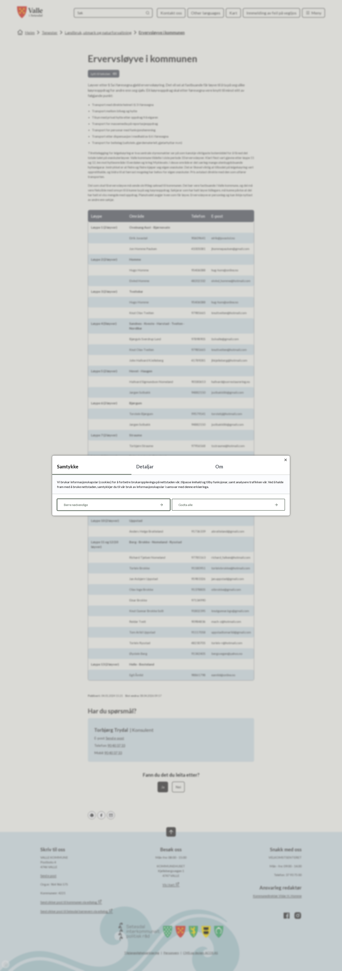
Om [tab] (219, 466)
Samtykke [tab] (67, 466)
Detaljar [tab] (145, 466)
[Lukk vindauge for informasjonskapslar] (285, 459)
